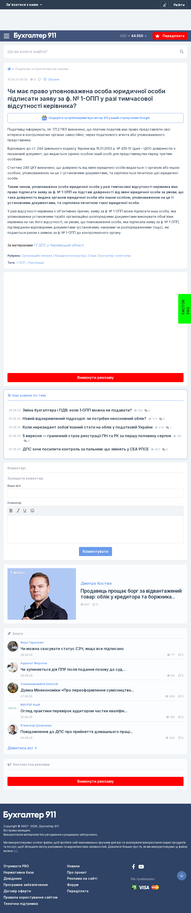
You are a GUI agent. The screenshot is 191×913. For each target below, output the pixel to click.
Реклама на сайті (82, 878)
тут (15, 851)
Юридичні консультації (71, 255)
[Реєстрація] (164, 4)
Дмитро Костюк (96, 583)
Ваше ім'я (14, 486)
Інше (93, 255)
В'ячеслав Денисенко (36, 725)
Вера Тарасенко (32, 642)
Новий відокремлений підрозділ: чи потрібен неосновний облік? (85, 418)
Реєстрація (36, 262)
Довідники (12, 878)
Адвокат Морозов (33, 663)
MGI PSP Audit (30, 704)
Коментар (14, 503)
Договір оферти (17, 891)
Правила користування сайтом (30, 897)
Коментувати (95, 551)
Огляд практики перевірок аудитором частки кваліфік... (73, 711)
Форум (72, 885)
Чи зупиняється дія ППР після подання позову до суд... (72, 669)
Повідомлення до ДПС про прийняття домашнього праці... (76, 732)
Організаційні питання (37, 255)
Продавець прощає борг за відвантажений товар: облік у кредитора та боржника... (131, 594)
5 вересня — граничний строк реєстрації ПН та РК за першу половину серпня (97, 435)
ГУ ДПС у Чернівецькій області (45, 245)
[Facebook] (134, 867)
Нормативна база (18, 872)
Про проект (77, 872)
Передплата (173, 36)
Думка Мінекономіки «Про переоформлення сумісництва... (77, 690)
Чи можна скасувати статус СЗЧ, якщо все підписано (72, 649)
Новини (73, 866)
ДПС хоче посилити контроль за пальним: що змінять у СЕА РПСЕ (86, 449)
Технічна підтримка (20, 904)
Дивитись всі (20, 748)
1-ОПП (20, 262)
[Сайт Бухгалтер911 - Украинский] (29, 815)
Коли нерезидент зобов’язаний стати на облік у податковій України (88, 427)
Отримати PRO (16, 866)
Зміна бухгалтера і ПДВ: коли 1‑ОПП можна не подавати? (78, 410)
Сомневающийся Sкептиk (39, 684)
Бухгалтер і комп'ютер (115, 255)
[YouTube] (141, 867)
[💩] (33, 510)
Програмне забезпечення (25, 885)
